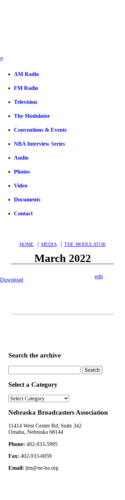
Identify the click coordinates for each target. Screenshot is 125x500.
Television (25, 102)
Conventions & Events (40, 130)
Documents (27, 199)
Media (49, 244)
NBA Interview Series (39, 144)
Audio (21, 158)
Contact (23, 213)
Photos (22, 172)
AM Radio (26, 74)
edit (99, 276)
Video (20, 186)
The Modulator (32, 116)
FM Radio (26, 88)
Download (11, 280)
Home (26, 244)
